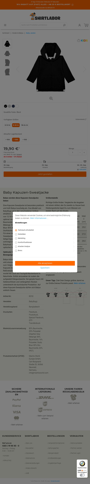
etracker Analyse (24, 246)
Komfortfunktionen (25, 242)
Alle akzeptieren (45, 263)
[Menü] (86, 461)
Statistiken (22, 234)
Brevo (20, 250)
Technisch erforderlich (26, 230)
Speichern (45, 268)
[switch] (82, 475)
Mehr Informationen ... (39, 218)
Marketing (21, 238)
